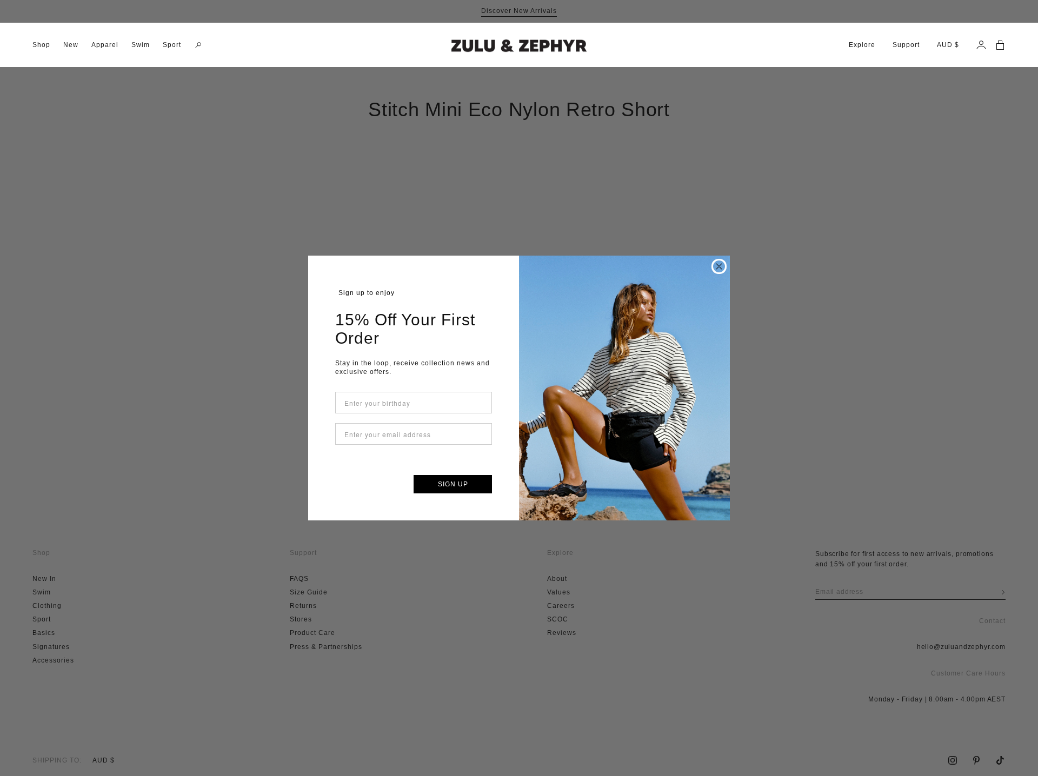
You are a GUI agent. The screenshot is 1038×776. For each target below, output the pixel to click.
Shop (41, 45)
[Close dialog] (719, 266)
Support (906, 45)
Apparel (104, 45)
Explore (862, 45)
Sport (172, 45)
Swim (140, 45)
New (70, 45)
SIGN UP (453, 484)
